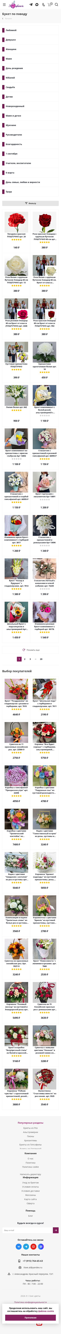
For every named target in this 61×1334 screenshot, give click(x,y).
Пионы (30, 1136)
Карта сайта (30, 1199)
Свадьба (10, 87)
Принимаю (30, 1317)
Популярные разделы (30, 1122)
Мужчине (11, 125)
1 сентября (11, 153)
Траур (9, 191)
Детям (9, 96)
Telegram (26, 1247)
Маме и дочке (13, 115)
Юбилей (10, 77)
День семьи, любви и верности (23, 182)
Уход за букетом (30, 1182)
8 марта (10, 172)
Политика (30, 1162)
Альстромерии (30, 1132)
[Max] (36, 3)
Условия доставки (30, 1190)
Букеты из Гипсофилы (30, 1144)
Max (41, 1247)
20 (41, 659)
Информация (30, 1177)
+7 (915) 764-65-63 (33, 1260)
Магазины (30, 1195)
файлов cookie (46, 1311)
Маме (9, 58)
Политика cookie (30, 1166)
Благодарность (14, 144)
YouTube (33, 1247)
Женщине (11, 49)
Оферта (30, 1203)
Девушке (11, 39)
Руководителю (14, 134)
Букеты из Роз (30, 1128)
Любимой (11, 30)
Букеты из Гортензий (30, 1148)
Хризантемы (30, 1140)
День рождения (14, 68)
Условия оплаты (30, 1186)
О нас (30, 1158)
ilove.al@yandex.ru (33, 1267)
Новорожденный (15, 106)
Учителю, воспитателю (18, 163)
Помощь (30, 1210)
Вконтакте (19, 1247)
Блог (30, 1215)
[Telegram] (30, 3)
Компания (31, 1153)
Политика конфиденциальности (30, 1302)
